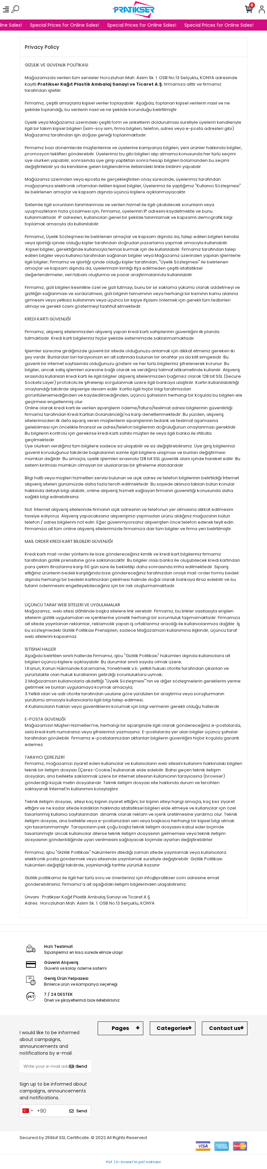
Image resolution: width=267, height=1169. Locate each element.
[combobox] (27, 1111)
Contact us (224, 1028)
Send (81, 1066)
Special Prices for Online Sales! (62, 25)
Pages (120, 1028)
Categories (172, 1028)
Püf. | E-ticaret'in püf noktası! (133, 1161)
